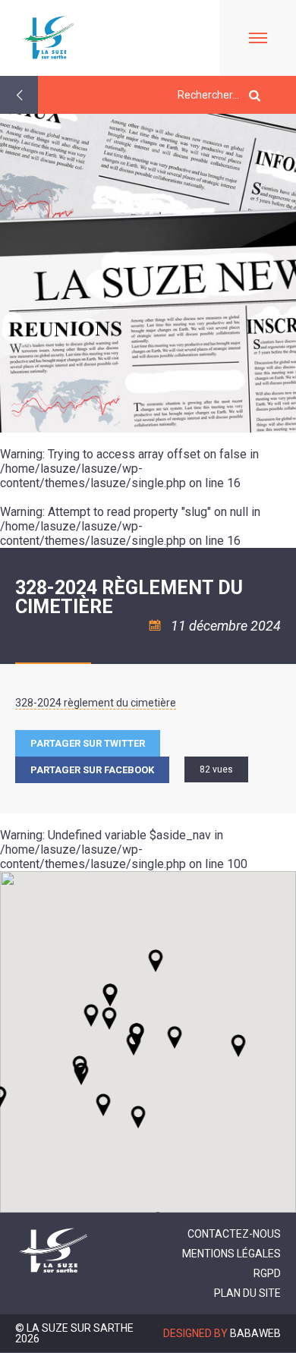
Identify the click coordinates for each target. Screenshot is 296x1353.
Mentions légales (231, 1254)
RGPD (267, 1273)
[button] (174, 1037)
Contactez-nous (234, 1234)
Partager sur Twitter (87, 743)
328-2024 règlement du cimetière (95, 703)
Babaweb (255, 1333)
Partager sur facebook (92, 770)
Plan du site (247, 1293)
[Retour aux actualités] (19, 95)
